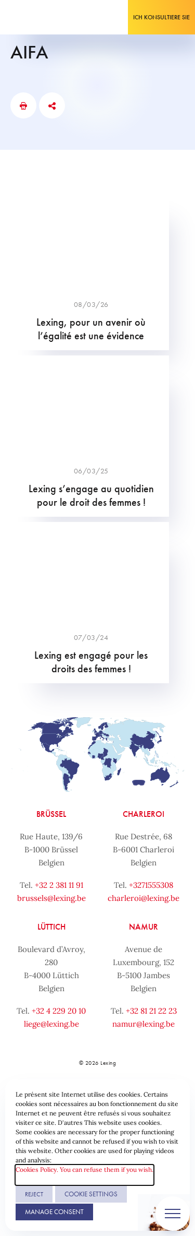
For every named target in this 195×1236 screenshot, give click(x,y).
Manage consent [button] (54, 1211)
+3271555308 (151, 885)
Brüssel (51, 814)
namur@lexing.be (143, 1024)
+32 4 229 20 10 (59, 1011)
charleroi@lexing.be (143, 898)
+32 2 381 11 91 (59, 885)
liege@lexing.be (51, 1024)
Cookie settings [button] (91, 1194)
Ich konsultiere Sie (161, 17)
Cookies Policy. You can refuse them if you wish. (84, 1169)
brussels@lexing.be (51, 898)
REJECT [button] (34, 1194)
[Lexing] (39, 17)
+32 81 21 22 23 (151, 1011)
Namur (143, 926)
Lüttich (51, 926)
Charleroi (143, 814)
